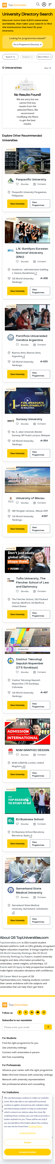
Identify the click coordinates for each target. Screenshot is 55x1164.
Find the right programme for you (20, 1043)
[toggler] (50, 4)
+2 (13, 912)
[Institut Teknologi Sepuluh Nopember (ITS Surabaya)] (10, 660)
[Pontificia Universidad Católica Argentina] (10, 337)
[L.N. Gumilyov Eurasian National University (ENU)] (10, 250)
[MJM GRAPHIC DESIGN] (10, 751)
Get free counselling (13, 1057)
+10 (24, 766)
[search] (37, 4)
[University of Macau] (10, 499)
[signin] (44, 4)
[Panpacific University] (10, 180)
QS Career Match (9, 976)
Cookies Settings (27, 1133)
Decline (27, 1142)
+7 (35, 273)
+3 (23, 356)
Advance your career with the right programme (27, 1070)
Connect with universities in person (21, 1052)
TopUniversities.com (10, 942)
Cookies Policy (35, 1126)
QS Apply (17, 967)
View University (17, 203)
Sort (46, 68)
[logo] (14, 4)
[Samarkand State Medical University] (10, 889)
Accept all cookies (27, 1152)
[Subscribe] (48, 1027)
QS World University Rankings (16, 953)
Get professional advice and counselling (23, 1084)
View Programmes (38, 203)
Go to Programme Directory (26, 44)
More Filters (43, 57)
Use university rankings (14, 1047)
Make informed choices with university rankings (27, 1074)
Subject (26, 57)
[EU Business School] (10, 820)
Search (9, 57)
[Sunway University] (10, 420)
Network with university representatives (23, 1079)
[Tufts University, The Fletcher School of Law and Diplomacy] (10, 579)
